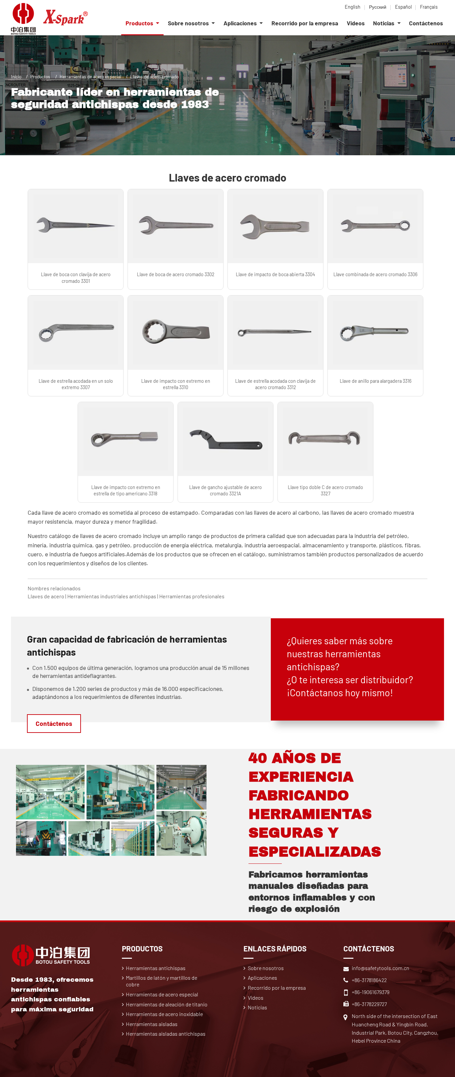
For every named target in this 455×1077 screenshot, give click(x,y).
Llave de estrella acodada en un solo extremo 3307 (76, 384)
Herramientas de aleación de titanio (167, 1004)
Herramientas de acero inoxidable (164, 1014)
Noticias (257, 1007)
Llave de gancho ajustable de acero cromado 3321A (225, 490)
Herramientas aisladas (152, 1024)
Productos (40, 76)
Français (429, 7)
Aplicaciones (262, 977)
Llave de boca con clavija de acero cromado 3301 (76, 277)
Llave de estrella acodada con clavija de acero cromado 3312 (275, 384)
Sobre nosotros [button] (189, 23)
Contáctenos (426, 23)
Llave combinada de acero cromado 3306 (375, 274)
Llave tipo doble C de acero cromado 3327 (325, 490)
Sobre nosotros (266, 968)
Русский (377, 7)
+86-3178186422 (369, 980)
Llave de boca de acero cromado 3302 (176, 274)
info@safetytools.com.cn (380, 968)
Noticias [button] (384, 23)
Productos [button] (140, 23)
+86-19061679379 (370, 992)
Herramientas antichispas (156, 968)
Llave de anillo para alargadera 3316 (375, 381)
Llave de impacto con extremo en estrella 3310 (175, 384)
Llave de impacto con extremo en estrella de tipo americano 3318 (125, 490)
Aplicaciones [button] (241, 23)
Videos (356, 23)
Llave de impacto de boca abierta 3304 (275, 274)
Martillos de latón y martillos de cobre (161, 980)
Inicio (16, 76)
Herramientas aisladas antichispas (166, 1033)
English (352, 7)
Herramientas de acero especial (90, 76)
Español (403, 7)
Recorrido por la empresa (304, 23)
